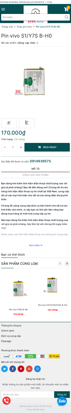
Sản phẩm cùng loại (19, 264)
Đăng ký (62, 394)
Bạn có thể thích (13, 254)
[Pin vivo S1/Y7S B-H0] (35, 83)
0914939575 (40, 161)
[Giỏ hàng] (66, 10)
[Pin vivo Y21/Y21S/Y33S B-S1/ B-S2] (52, 292)
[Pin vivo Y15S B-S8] (18, 294)
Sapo (42, 409)
